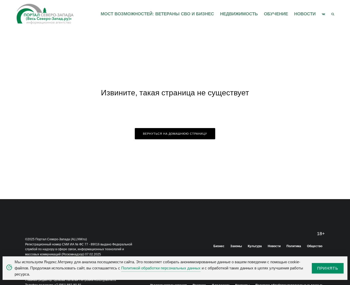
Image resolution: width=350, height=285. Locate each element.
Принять (327, 268)
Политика (293, 246)
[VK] (323, 14)
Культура (255, 246)
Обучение (276, 14)
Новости (305, 14)
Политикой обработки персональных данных (161, 268)
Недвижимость (239, 14)
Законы (236, 246)
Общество (314, 246)
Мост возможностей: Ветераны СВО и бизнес (157, 14)
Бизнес (218, 246)
